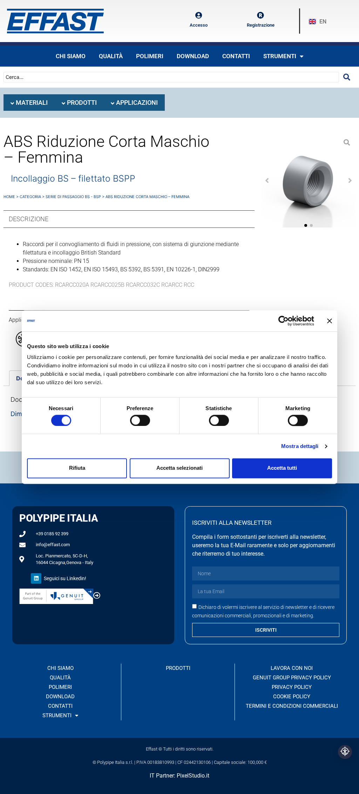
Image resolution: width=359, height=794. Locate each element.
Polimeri (149, 56)
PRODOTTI (178, 668)
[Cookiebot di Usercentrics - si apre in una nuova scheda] (283, 320)
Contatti (236, 56)
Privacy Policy (292, 687)
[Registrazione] (260, 15)
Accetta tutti (282, 468)
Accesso (199, 25)
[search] (346, 77)
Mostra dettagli (300, 446)
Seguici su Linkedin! (65, 578)
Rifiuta (77, 468)
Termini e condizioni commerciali (292, 706)
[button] (267, 180)
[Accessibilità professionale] (345, 752)
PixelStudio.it (193, 775)
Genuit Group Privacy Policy (292, 677)
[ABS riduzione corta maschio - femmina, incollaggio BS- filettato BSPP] (308, 181)
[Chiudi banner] (329, 320)
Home (9, 196)
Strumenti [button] (279, 56)
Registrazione (261, 25)
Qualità (111, 56)
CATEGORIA (30, 196)
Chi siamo (71, 56)
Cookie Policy (291, 696)
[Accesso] (198, 15)
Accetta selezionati (179, 468)
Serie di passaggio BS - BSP (73, 196)
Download (193, 56)
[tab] (29, 102)
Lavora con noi (292, 668)
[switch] (140, 420)
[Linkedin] (36, 578)
